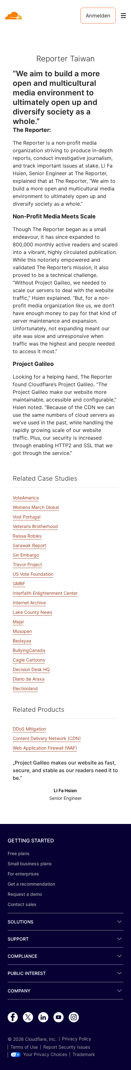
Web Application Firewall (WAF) (45, 748)
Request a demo (25, 894)
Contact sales (22, 904)
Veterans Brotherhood (35, 526)
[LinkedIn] (43, 1017)
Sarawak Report (29, 545)
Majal (18, 621)
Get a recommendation (31, 884)
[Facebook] (13, 1017)
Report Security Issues (66, 1047)
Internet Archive (29, 602)
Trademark (83, 1054)
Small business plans (30, 863)
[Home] (14, 15)
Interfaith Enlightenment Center (45, 593)
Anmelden (98, 15)
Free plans (19, 853)
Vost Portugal (26, 516)
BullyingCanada (29, 650)
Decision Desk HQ (31, 669)
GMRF (19, 583)
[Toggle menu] (123, 15)
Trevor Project (27, 564)
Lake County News (32, 612)
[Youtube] (58, 1017)
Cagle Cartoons (29, 659)
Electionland (25, 688)
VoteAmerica (26, 497)
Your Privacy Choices (45, 1054)
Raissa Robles (27, 535)
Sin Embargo (26, 555)
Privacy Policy (76, 1039)
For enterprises (23, 873)
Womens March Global (36, 507)
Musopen (22, 631)
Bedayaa (22, 640)
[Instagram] (74, 1017)
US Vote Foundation (33, 574)
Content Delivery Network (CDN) (47, 738)
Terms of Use (24, 1047)
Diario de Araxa (29, 679)
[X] (28, 1017)
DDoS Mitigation (29, 728)
